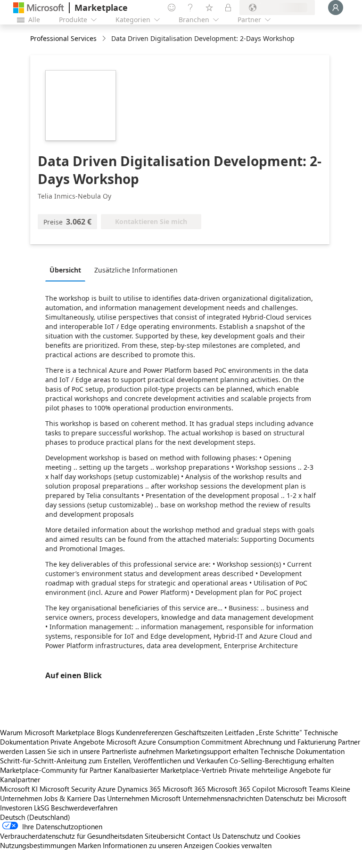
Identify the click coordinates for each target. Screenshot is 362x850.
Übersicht (65, 269)
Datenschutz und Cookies (261, 836)
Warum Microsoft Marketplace (47, 732)
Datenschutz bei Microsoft (305, 798)
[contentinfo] (104, 38)
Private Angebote (77, 741)
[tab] (67, 269)
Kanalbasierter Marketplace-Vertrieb (170, 770)
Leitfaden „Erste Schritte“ (263, 732)
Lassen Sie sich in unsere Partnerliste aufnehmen (99, 751)
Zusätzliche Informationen (136, 269)
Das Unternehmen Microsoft (137, 798)
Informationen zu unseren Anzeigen (158, 845)
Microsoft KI (19, 789)
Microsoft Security (68, 789)
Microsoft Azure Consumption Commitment (175, 741)
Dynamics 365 (139, 789)
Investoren (16, 807)
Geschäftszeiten (198, 732)
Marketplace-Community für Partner (56, 770)
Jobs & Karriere (67, 798)
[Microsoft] (38, 7)
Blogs (105, 732)
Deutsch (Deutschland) (35, 817)
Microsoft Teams (303, 789)
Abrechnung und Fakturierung (290, 741)
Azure (106, 789)
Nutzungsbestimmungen (38, 845)
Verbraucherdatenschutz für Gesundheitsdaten (71, 836)
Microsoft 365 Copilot (241, 789)
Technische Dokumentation (302, 751)
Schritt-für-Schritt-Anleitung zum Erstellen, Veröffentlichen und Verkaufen (114, 760)
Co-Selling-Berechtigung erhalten (282, 760)
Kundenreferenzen (144, 732)
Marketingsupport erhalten (216, 751)
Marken (89, 845)
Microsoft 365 (184, 789)
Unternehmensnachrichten (222, 798)
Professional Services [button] (63, 38)
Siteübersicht (165, 836)
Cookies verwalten (243, 845)
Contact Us (203, 836)
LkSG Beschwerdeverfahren (75, 807)
